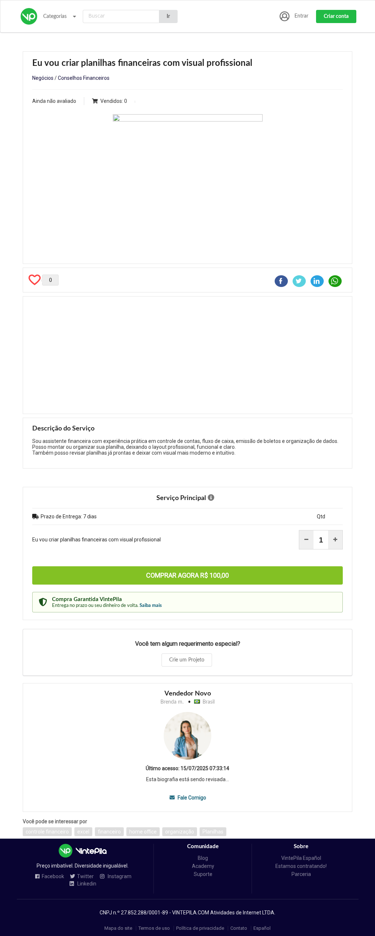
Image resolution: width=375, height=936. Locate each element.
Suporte (203, 874)
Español (262, 928)
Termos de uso (154, 928)
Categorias (55, 16)
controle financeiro (47, 832)
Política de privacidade (200, 928)
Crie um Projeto (186, 660)
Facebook (53, 876)
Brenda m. (171, 702)
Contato (238, 928)
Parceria (301, 874)
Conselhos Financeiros (83, 78)
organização (179, 832)
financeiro (109, 832)
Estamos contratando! (301, 866)
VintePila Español (301, 858)
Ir (168, 16)
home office (143, 832)
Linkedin (86, 884)
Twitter (85, 876)
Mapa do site (118, 928)
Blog (203, 858)
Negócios (42, 78)
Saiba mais (151, 605)
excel (83, 832)
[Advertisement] (187, 355)
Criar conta (336, 16)
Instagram (119, 876)
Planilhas (213, 832)
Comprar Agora (187, 575)
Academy (203, 866)
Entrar (301, 16)
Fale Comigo (191, 798)
